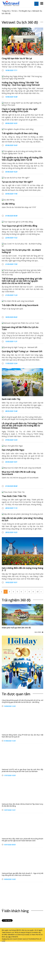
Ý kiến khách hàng (15, 911)
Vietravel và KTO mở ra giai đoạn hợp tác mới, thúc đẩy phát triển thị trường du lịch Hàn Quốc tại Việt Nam (22, 770)
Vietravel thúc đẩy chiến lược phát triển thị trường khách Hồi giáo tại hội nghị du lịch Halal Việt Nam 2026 (22, 840)
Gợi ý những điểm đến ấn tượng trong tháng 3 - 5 (22, 569)
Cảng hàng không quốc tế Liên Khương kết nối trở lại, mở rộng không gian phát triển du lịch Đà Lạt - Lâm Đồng (22, 701)
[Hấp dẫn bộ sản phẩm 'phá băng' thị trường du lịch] (22, 514)
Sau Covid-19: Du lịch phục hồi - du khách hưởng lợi (21, 251)
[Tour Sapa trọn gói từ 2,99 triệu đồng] (22, 222)
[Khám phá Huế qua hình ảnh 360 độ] (22, 619)
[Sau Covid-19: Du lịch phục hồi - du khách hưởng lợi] (22, 245)
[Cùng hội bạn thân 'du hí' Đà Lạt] (22, 42)
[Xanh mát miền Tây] (22, 382)
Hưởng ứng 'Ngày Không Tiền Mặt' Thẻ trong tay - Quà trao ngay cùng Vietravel (21, 83)
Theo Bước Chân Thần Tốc (14, 496)
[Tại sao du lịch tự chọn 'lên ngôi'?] (22, 178)
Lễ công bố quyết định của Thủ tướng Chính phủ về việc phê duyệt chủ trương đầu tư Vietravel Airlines (22, 425)
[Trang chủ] (11, 3)
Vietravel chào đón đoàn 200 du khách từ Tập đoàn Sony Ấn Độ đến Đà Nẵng (22, 805)
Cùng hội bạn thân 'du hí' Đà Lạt (17, 58)
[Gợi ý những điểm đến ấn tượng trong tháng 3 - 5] (22, 551)
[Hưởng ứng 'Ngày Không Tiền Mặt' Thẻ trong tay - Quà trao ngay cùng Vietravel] (22, 77)
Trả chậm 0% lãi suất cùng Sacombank (20, 305)
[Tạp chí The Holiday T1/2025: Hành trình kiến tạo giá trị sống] (22, 662)
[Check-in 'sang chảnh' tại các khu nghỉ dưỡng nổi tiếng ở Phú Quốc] (22, 104)
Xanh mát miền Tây (11, 399)
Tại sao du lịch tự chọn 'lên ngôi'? (17, 181)
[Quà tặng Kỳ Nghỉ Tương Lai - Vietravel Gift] (22, 347)
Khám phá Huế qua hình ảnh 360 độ (16, 627)
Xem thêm (38, 632)
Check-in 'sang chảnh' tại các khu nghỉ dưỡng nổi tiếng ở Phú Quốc (19, 110)
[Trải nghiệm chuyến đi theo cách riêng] (22, 129)
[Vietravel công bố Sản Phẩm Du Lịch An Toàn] (22, 323)
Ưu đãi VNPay (8, 203)
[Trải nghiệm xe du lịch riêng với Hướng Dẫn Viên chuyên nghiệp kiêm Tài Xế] (22, 152)
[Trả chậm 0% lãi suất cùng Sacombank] (22, 301)
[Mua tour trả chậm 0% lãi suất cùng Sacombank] (22, 468)
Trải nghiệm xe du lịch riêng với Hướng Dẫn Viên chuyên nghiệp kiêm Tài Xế (22, 158)
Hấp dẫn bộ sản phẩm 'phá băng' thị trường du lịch (22, 519)
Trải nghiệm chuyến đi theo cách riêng (20, 133)
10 (37, 592)
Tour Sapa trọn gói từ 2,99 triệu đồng (19, 225)
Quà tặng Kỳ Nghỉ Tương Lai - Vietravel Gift (22, 351)
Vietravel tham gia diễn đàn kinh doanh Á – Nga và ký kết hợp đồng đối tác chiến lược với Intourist (22, 874)
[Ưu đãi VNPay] (22, 200)
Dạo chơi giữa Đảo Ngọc (13, 449)
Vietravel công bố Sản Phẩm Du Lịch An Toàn (20, 328)
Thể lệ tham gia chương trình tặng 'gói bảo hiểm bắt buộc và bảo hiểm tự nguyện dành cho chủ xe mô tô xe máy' (22, 280)
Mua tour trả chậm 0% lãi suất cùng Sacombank (19, 472)
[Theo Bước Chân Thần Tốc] (22, 492)
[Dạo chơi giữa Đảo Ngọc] (22, 446)
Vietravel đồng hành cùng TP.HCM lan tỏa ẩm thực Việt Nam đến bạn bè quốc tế (22, 736)
